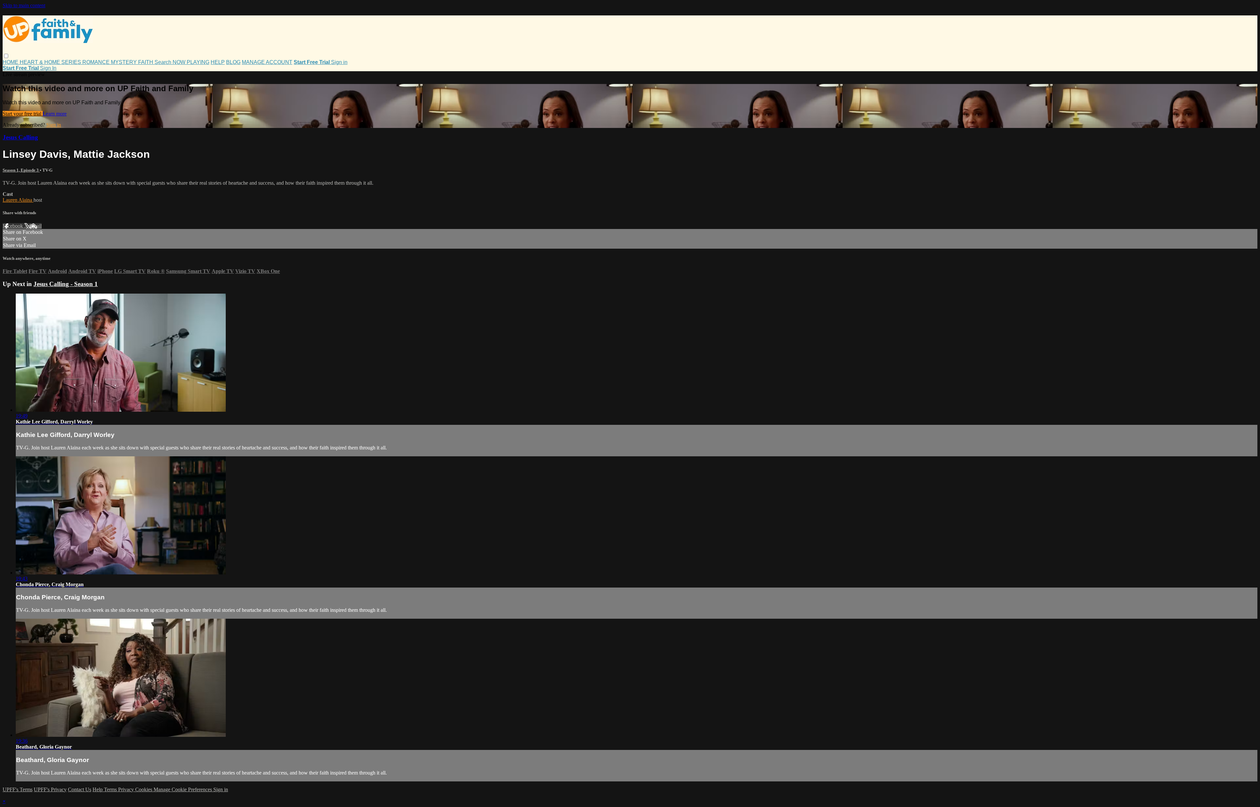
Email (36, 226)
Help (98, 789)
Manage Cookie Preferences (183, 789)
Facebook (13, 226)
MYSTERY (124, 62)
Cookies (144, 789)
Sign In (48, 68)
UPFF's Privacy (50, 789)
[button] (6, 56)
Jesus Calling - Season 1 (65, 283)
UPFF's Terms (17, 789)
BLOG (233, 62)
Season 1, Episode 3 (21, 170)
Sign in (339, 62)
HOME (11, 62)
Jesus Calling (20, 137)
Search (164, 62)
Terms (111, 789)
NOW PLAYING (191, 62)
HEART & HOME (40, 62)
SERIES (71, 62)
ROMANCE (96, 62)
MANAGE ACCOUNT (267, 62)
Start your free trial (23, 113)
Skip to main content (24, 5)
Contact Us (79, 789)
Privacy (126, 789)
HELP (218, 62)
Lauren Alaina (18, 200)
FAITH (146, 62)
